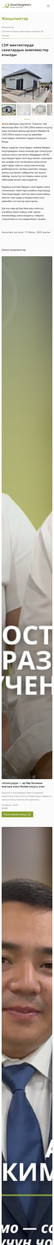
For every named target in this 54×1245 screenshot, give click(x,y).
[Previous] (6, 83)
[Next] (48, 83)
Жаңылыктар (8, 27)
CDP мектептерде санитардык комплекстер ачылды (22, 33)
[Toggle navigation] (48, 6)
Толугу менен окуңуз (15, 814)
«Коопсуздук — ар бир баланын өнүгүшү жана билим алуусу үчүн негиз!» (23, 786)
